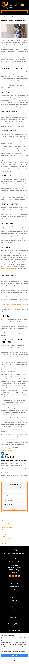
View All (4, 543)
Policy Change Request (14, 630)
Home (2, 16)
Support (15, 620)
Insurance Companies (14, 610)
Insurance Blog (7, 16)
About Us (14, 600)
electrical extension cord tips (8, 268)
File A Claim (15, 627)
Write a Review (14, 606)
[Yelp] (13, 576)
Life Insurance (14, 593)
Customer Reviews (14, 603)
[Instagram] (16, 576)
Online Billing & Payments (14, 624)
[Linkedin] (19, 576)
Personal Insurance (14, 586)
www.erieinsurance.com (6, 450)
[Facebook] (10, 576)
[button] (22, 5)
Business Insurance (14, 589)
